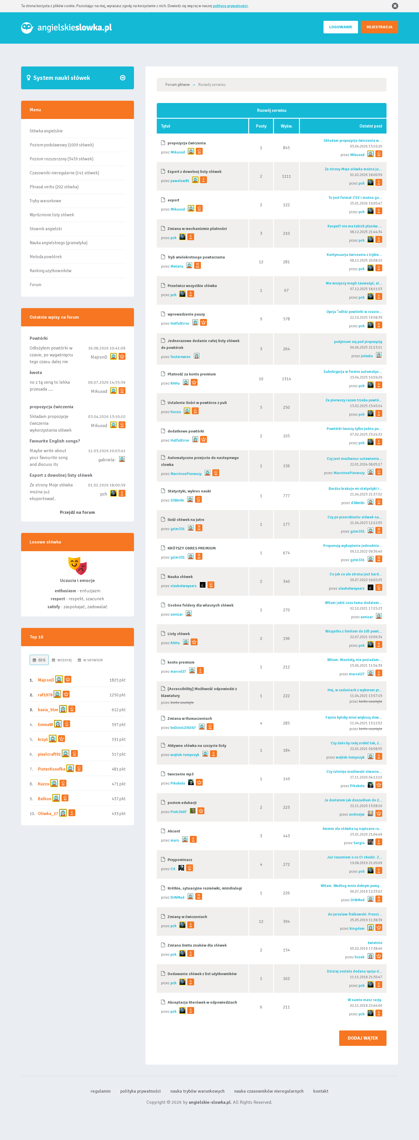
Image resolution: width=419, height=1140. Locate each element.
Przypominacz (180, 859)
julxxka (367, 356)
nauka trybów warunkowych (197, 1091)
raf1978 (45, 695)
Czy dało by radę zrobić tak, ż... (356, 743)
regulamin (101, 1091)
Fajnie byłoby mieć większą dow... (354, 717)
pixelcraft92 (49, 754)
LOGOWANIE (340, 27)
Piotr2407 (178, 812)
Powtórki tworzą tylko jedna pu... (354, 429)
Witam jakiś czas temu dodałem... (353, 603)
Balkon (44, 798)
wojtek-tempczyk (184, 755)
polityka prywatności (140, 1091)
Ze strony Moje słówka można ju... (353, 169)
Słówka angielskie (46, 131)
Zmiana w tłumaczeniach (190, 718)
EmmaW (45, 724)
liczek (360, 957)
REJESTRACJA (379, 27)
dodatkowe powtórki (186, 431)
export (173, 200)
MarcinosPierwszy (186, 474)
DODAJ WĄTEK (363, 1038)
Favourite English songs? (55, 441)
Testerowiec (180, 357)
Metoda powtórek (46, 256)
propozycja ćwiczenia (51, 407)
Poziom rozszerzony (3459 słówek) (61, 158)
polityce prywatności (230, 6)
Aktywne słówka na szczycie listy (197, 745)
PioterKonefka (51, 769)
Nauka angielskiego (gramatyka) (59, 242)
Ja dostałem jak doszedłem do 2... (353, 800)
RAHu (175, 383)
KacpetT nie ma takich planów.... (355, 226)
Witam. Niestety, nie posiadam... (354, 660)
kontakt (320, 1091)
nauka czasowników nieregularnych (269, 1091)
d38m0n (177, 500)
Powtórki (39, 338)
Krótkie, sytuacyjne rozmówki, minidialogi (205, 888)
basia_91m (48, 709)
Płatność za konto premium (192, 374)
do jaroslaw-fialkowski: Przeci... (355, 914)
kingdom (357, 928)
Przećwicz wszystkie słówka (192, 285)
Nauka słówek (180, 576)
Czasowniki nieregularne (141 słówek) (64, 172)
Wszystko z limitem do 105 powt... (353, 631)
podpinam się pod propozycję (358, 341)
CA (172, 869)
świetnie (375, 943)
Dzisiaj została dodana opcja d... (354, 971)
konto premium (181, 662)
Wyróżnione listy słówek (52, 214)
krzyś (43, 739)
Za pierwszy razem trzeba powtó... (354, 400)
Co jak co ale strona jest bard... (355, 574)
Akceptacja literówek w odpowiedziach (202, 1002)
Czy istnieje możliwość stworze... (354, 771)
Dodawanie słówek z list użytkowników (202, 973)
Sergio (359, 843)
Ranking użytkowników (51, 270)
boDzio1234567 (183, 727)
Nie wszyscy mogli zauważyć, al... (354, 283)
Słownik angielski (46, 228)
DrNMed (177, 897)
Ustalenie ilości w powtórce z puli (197, 402)
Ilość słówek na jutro (186, 519)
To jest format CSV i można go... (355, 197)
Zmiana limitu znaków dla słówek (197, 945)
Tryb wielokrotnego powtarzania (196, 257)
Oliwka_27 (48, 813)
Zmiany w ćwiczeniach (187, 916)
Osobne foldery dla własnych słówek (200, 605)
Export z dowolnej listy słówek (61, 475)
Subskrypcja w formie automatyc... (353, 371)
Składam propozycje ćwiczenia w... (353, 140)
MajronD (99, 357)
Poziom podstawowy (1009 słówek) (62, 144)
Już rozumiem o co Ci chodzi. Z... (354, 857)
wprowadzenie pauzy (186, 314)
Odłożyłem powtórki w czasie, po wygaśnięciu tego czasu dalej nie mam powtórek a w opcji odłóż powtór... (51, 361)
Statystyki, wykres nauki (189, 491)
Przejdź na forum (77, 512)
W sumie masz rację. (365, 1000)
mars (174, 840)
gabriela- (107, 460)
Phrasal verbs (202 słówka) (54, 186)
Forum (35, 284)
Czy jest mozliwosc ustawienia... (354, 458)
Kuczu (43, 784)
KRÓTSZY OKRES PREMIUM (192, 548)
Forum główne (177, 84)
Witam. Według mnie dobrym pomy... (351, 886)
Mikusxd (99, 391)
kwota (36, 372)
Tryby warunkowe (45, 200)
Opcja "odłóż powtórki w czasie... (354, 312)
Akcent (174, 831)
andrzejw (357, 814)
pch (103, 494)
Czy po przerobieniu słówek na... (355, 517)
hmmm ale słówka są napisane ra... (352, 828)
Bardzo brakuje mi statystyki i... (355, 488)
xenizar (176, 614)
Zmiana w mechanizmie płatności (197, 228)
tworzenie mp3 (181, 774)
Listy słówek (179, 633)
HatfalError (179, 323)
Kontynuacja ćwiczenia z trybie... (354, 254)
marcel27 (178, 671)
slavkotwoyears (183, 586)
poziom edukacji (182, 802)
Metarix (176, 266)
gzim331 (177, 529)
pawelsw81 (179, 181)
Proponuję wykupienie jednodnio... (352, 545)
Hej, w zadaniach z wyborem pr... (355, 690)
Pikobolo (177, 783)
